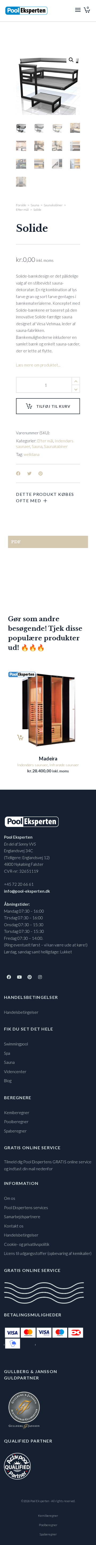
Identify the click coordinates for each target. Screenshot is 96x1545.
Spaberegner (15, 1130)
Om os (9, 1198)
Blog (7, 1080)
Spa (7, 1053)
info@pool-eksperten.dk (27, 891)
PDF (16, 541)
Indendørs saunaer (32, 765)
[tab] (48, 542)
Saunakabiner (53, 205)
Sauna (35, 205)
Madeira (48, 758)
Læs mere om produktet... (38, 364)
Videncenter (15, 1071)
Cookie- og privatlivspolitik (26, 1244)
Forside (21, 205)
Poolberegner (16, 1121)
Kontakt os (13, 1225)
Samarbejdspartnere (22, 1216)
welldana (31, 454)
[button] (71, 60)
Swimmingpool (16, 1043)
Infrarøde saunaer (64, 765)
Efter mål (22, 210)
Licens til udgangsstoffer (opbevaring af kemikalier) (47, 1253)
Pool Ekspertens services (26, 1207)
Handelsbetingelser (21, 1012)
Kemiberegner (16, 1112)
